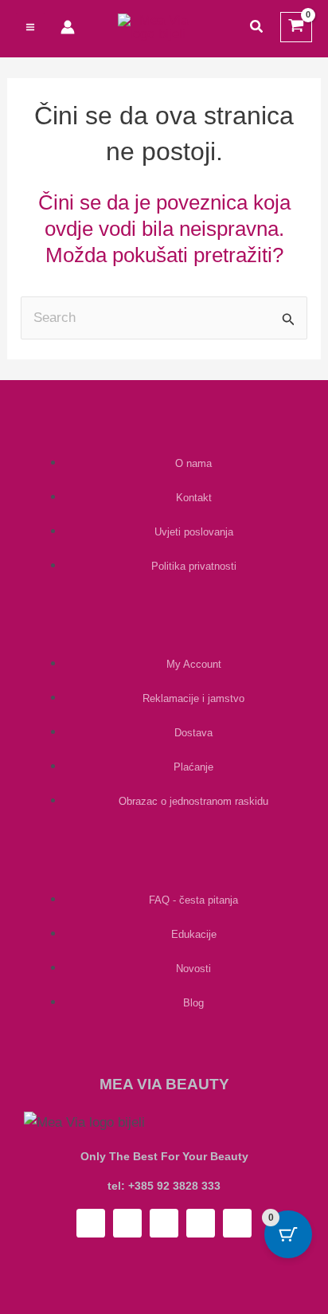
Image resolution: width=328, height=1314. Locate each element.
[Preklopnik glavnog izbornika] (30, 27)
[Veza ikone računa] (68, 27)
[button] (257, 27)
